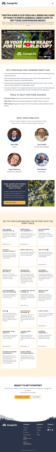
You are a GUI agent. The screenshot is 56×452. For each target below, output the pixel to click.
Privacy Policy (27, 434)
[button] (53, 3)
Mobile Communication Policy (27, 438)
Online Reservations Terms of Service (27, 443)
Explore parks (10, 202)
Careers (25, 430)
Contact (25, 427)
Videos (38, 434)
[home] (9, 3)
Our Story (25, 432)
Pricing (38, 430)
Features (36, 397)
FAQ (38, 432)
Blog (49, 427)
